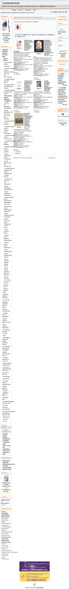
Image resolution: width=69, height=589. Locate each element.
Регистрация (62, 53)
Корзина (62, 16)
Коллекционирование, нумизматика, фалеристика (6, 413)
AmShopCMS (39, 587)
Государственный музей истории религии (7, 149)
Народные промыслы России (5, 393)
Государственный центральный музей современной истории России (7, 172)
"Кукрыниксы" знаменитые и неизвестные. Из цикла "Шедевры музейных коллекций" (28, 85)
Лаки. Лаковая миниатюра (5, 326)
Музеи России (30, 12)
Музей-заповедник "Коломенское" (7, 188)
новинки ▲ (51, 34)
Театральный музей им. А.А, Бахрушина (7, 181)
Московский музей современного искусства (7, 209)
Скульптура (6, 300)
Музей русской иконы (6, 231)
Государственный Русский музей (7, 80)
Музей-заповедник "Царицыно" (7, 193)
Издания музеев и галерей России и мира (13, 12)
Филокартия (6, 417)
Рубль (63, 124)
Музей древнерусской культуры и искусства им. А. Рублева (7, 114)
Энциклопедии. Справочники (6, 364)
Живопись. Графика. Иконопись (5, 296)
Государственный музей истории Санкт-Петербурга (7, 130)
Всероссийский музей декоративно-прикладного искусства (7, 201)
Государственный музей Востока (7, 122)
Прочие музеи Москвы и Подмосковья (7, 238)
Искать (61, 29)
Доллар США (63, 123)
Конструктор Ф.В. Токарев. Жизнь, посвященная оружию (6, 37)
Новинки (4, 16)
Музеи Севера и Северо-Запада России (6, 263)
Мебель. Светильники (6, 310)
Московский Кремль (7, 63)
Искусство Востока (5, 373)
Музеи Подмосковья (7, 250)
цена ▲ (34, 34)
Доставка (5, 433)
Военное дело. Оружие (6, 408)
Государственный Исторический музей (7, 92)
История (5, 405)
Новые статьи (5, 500)
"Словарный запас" (11, 3)
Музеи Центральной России (7, 255)
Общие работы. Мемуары (5, 388)
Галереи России (5, 285)
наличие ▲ (20, 36)
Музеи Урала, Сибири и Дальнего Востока (6, 272)
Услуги (5, 421)
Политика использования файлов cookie (7, 467)
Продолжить (63, 51)
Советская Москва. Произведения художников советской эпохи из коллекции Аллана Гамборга (28, 119)
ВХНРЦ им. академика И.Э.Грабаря (7, 105)
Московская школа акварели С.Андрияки (7, 98)
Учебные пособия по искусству (5, 359)
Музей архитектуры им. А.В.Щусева (7, 163)
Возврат (5, 437)
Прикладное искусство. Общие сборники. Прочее (6, 341)
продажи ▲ (42, 34)
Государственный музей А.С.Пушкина (7, 137)
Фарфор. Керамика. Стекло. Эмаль (5, 304)
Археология (6, 378)
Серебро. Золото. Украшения (5, 315)
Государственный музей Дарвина (7, 142)
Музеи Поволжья (7, 278)
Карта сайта (6, 460)
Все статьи (4, 503)
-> (2, 505)
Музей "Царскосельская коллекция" (7, 215)
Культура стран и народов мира (6, 382)
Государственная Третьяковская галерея (7, 86)
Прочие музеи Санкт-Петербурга (7, 245)
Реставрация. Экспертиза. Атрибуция (6, 348)
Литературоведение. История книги (6, 402)
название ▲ (25, 34)
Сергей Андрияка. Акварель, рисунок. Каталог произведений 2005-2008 (48, 85)
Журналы (5, 419)
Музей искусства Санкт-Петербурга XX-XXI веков (7, 223)
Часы (4, 335)
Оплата (5, 435)
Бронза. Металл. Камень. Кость (6, 320)
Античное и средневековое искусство (6, 368)
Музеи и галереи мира (5, 290)
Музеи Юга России (7, 281)
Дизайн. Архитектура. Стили (6, 353)
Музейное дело (5, 398)
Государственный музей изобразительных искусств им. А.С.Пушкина (7, 73)
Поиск (60, 23)
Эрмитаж (7, 66)
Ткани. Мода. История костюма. (6, 331)
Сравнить (17, 153)
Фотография (6, 376)
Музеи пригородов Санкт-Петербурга (7, 156)
